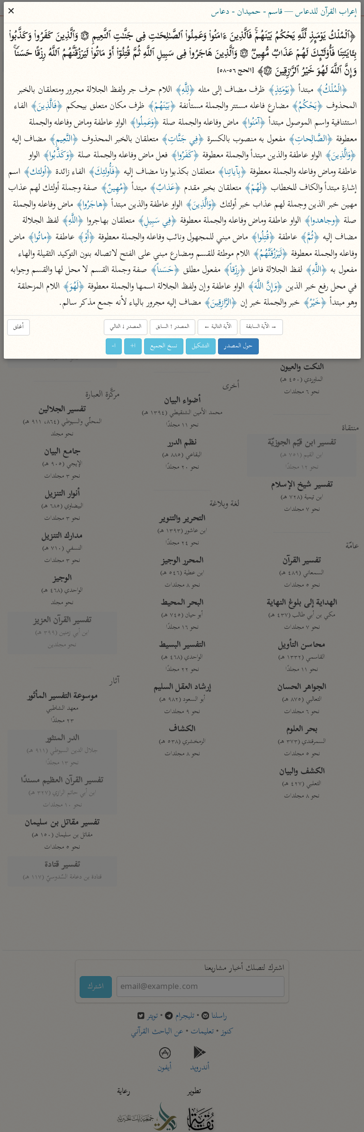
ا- (114, 345)
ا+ (133, 345)
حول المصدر (238, 345)
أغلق (18, 326)
